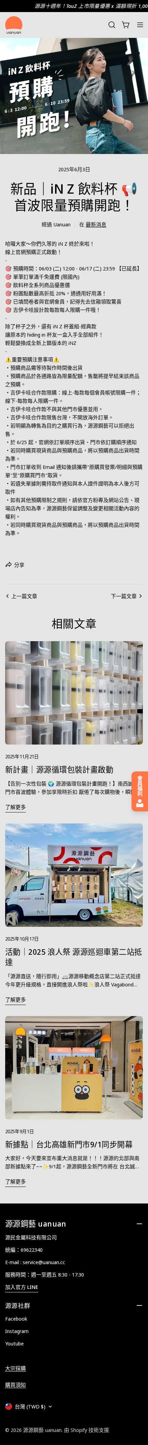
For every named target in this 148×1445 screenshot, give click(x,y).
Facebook (16, 1318)
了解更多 (15, 806)
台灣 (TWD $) (30, 1406)
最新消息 (96, 224)
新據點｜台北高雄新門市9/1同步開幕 (69, 1144)
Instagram (17, 1331)
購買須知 (15, 1384)
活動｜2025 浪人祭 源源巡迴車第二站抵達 (73, 956)
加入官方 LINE (21, 1286)
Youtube (14, 1343)
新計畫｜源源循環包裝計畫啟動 (59, 769)
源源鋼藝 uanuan (42, 1429)
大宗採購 (15, 1368)
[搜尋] (112, 25)
